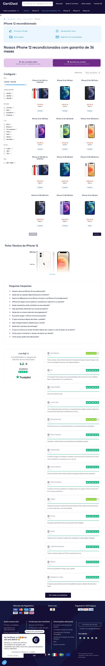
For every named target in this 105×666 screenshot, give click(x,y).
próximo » (97, 234)
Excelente (10, 112)
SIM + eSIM (10, 163)
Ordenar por (78, 72)
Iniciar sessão (86, 4)
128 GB (9, 96)
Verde (9, 137)
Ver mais (52, 274)
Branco (9, 127)
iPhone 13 (35, 11)
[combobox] (37, 4)
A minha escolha (12, 655)
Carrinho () (98, 4)
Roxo (9, 134)
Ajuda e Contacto (72, 4)
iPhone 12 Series (28, 19)
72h (8, 153)
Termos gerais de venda (85, 653)
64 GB (9, 93)
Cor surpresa (11, 129)
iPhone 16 (86, 11)
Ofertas (26, 11)
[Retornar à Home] (4, 19)
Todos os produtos (9, 11)
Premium (10, 115)
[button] (52, 15)
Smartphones (11, 19)
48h (8, 151)
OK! (34, 655)
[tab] (28, 63)
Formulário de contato (89, 624)
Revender (59, 4)
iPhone (19, 19)
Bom (8, 110)
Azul (8, 124)
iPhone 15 (66, 11)
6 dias (9, 148)
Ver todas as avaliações (58, 595)
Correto (10, 107)
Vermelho (10, 139)
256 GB (9, 98)
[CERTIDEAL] (10, 4)
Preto (9, 132)
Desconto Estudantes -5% (51, 11)
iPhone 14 (76, 11)
